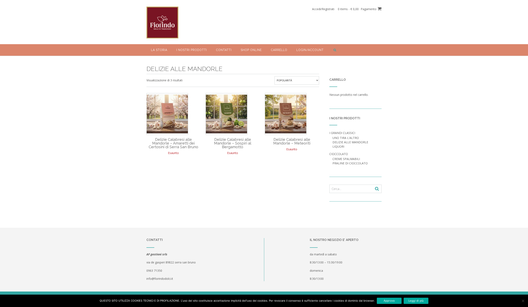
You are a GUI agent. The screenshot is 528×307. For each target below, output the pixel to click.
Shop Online (251, 50)
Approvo (389, 300)
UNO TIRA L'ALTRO (345, 138)
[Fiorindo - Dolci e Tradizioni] (162, 22)
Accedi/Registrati (323, 9)
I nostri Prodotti (191, 50)
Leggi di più (416, 300)
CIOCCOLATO (338, 154)
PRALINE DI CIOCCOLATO (350, 163)
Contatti (224, 50)
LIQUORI (338, 146)
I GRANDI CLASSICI (342, 133)
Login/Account (310, 50)
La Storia (159, 50)
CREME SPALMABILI (346, 159)
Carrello (279, 50)
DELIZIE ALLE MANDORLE (350, 142)
